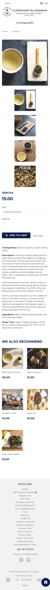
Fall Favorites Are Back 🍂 (25, 492)
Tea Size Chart (25, 528)
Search (25, 489)
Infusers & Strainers (25, 525)
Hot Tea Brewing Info (25, 509)
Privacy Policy (25, 535)
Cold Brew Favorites (25, 502)
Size (4, 207)
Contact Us (25, 518)
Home (4, 31)
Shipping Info (25, 495)
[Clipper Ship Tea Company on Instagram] (29, 561)
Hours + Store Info (25, 538)
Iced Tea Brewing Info (25, 505)
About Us (25, 515)
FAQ (25, 512)
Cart (46, 3)
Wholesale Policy (25, 541)
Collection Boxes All (25, 522)
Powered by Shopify (24, 576)
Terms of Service (25, 531)
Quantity (6, 219)
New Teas (25, 499)
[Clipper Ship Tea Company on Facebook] (21, 561)
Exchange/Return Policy (25, 544)
